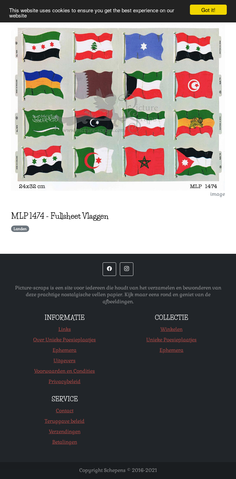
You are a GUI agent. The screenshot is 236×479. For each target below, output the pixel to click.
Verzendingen (65, 431)
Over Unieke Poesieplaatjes (64, 339)
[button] (109, 269)
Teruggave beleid (65, 421)
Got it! (208, 10)
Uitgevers (64, 360)
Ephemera (65, 350)
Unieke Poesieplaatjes (171, 339)
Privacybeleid (65, 381)
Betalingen (64, 442)
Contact (64, 410)
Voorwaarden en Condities (64, 371)
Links (64, 329)
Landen (20, 228)
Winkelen (171, 329)
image (217, 194)
